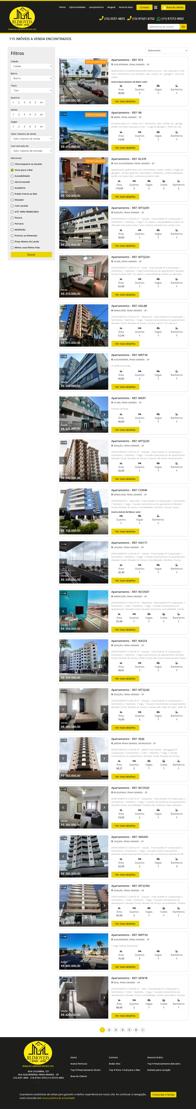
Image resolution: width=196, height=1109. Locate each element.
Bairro (14, 73)
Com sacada (21, 205)
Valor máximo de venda (23, 133)
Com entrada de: (20, 145)
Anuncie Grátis (155, 1057)
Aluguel (111, 7)
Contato (144, 7)
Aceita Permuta (78, 1063)
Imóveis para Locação (158, 1069)
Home (62, 7)
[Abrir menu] (155, 7)
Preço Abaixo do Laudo (26, 241)
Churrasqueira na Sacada (28, 164)
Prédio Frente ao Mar (25, 193)
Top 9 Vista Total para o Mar (124, 1069)
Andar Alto (114, 1063)
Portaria (19, 223)
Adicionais (16, 158)
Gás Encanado (22, 181)
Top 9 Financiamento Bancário (163, 1063)
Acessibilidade (22, 175)
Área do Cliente (78, 1076)
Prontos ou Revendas (25, 235)
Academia (19, 187)
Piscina (18, 217)
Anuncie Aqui (126, 7)
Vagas (14, 121)
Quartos (15, 97)
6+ (41, 102)
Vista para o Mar (23, 169)
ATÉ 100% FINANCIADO (26, 211)
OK (183, 26)
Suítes (14, 109)
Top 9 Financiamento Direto (85, 1069)
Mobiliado (19, 229)
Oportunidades (77, 7)
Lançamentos (96, 7)
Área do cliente (174, 7)
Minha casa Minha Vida (27, 247)
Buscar (31, 254)
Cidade (14, 61)
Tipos (14, 85)
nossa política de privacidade (58, 1098)
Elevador (19, 199)
